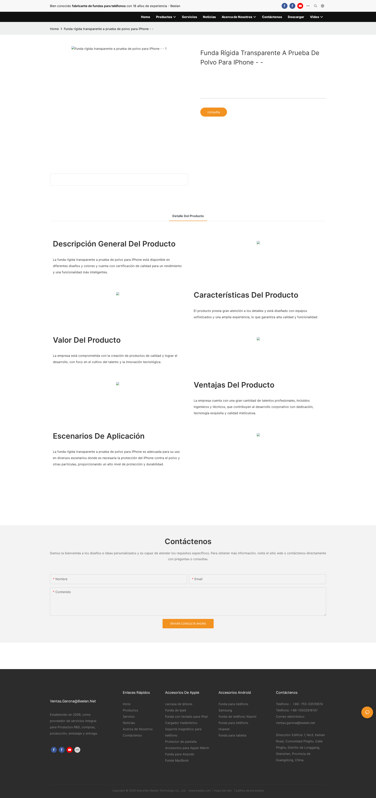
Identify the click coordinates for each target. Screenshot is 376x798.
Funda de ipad (175, 710)
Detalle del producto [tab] (188, 216)
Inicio (127, 704)
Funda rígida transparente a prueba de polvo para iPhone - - (108, 29)
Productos (130, 710)
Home (54, 29)
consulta (213, 112)
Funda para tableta (232, 735)
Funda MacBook (177, 760)
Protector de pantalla (181, 742)
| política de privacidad (248, 790)
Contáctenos (132, 735)
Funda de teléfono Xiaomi (237, 716)
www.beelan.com (200, 790)
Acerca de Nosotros (138, 729)
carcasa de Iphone (178, 704)
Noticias (129, 723)
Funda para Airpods (179, 754)
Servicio (129, 716)
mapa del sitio (223, 790)
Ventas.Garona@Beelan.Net (73, 701)
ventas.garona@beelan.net (295, 723)
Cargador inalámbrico (181, 723)
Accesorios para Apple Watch (187, 748)
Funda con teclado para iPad (186, 716)
